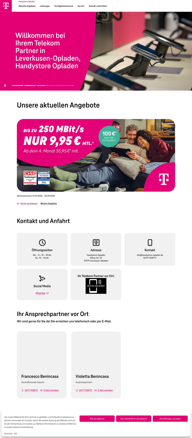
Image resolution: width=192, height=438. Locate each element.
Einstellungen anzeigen (170, 418)
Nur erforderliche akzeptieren (133, 418)
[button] (27, 203)
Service (81, 6)
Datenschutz (8, 433)
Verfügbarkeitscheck (63, 6)
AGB (15, 433)
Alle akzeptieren (97, 418)
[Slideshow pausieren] (4, 87)
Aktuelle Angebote (27, 6)
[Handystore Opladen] (6, 6)
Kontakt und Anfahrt (98, 6)
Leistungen (45, 6)
